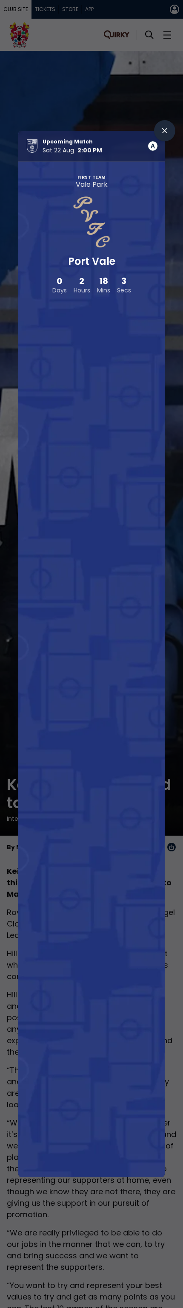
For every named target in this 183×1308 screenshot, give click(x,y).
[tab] (152, 146)
